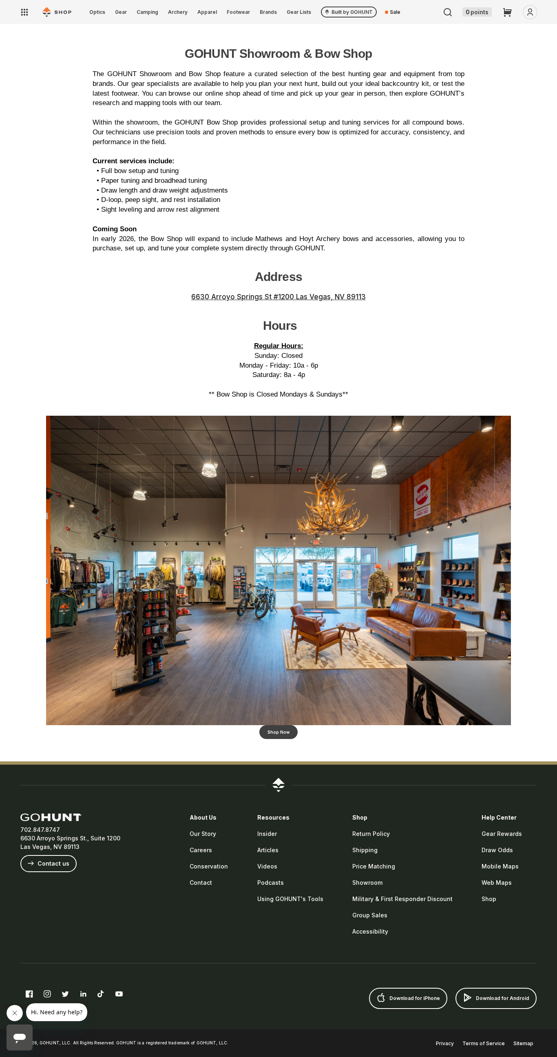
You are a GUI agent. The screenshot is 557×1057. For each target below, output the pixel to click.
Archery (178, 12)
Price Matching (373, 866)
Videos (267, 866)
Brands (268, 12)
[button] (448, 12)
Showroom (367, 882)
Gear (121, 12)
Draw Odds (497, 849)
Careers (201, 849)
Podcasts (270, 882)
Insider (267, 833)
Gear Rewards (502, 833)
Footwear (238, 12)
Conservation (209, 866)
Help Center (499, 817)
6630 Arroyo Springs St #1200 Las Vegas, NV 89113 (278, 297)
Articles (267, 849)
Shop (359, 817)
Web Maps (497, 882)
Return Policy (371, 833)
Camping (147, 12)
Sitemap (523, 1043)
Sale (395, 12)
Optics (97, 12)
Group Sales (369, 915)
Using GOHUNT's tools (290, 898)
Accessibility (370, 931)
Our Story (203, 833)
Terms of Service (483, 1043)
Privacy (445, 1043)
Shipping (365, 849)
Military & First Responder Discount (402, 898)
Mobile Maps (500, 866)
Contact (201, 882)
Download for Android (502, 998)
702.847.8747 (40, 829)
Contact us (52, 863)
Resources (273, 817)
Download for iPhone (414, 998)
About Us (203, 817)
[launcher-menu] (24, 12)
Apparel (207, 12)
